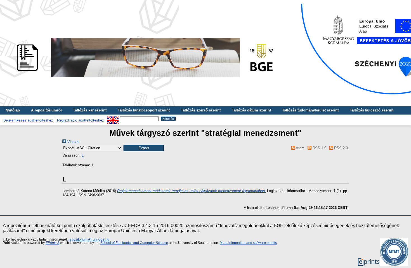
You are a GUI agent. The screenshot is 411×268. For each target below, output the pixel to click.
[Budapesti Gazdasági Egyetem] (143, 79)
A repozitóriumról (46, 110)
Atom (299, 148)
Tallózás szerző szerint (201, 110)
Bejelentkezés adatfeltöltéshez (28, 120)
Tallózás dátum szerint (251, 110)
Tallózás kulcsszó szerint (371, 110)
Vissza (72, 142)
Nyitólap (13, 110)
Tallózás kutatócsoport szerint (144, 110)
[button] (143, 148)
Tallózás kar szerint (90, 110)
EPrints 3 (52, 242)
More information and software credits (248, 242)
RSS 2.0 (340, 148)
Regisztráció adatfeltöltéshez (80, 120)
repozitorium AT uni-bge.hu (88, 239)
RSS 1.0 (318, 148)
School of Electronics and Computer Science (134, 242)
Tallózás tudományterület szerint (310, 110)
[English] (113, 118)
